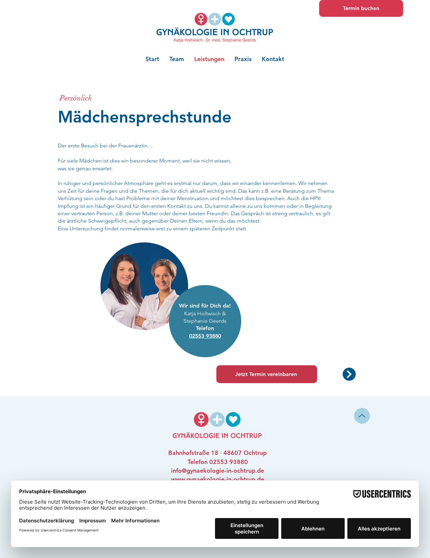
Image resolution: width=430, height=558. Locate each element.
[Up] (362, 416)
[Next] (349, 374)
